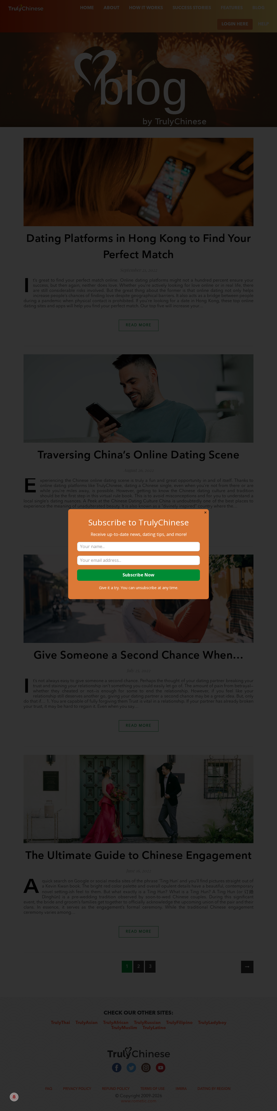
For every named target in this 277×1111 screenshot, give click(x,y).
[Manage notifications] (14, 1097)
